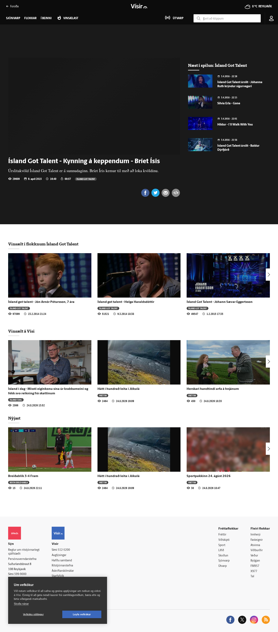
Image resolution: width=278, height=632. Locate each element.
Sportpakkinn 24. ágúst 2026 (209, 476)
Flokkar (30, 18)
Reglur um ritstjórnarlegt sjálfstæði (23, 551)
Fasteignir (257, 540)
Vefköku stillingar (33, 614)
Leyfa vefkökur (82, 614)
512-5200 (64, 550)
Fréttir (103, 395)
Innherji (255, 534)
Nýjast (14, 418)
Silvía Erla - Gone (228, 103)
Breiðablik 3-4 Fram (23, 476)
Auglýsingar (59, 555)
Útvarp (222, 566)
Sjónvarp (224, 560)
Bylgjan (255, 560)
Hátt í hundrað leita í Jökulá (118, 389)
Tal (252, 576)
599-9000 (20, 574)
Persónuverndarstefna (22, 559)
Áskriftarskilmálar (63, 571)
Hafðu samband (62, 560)
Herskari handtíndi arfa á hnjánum (213, 389)
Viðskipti (224, 540)
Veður (254, 555)
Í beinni (46, 18)
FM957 (255, 566)
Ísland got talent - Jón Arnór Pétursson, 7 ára (41, 302)
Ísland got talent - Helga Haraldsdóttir (125, 302)
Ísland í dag (16, 399)
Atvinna (255, 545)
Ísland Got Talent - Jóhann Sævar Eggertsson (220, 302)
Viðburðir (257, 550)
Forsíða (14, 6)
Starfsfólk (58, 576)
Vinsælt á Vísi (21, 331)
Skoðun (223, 555)
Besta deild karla (19, 482)
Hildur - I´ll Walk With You (235, 124)
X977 (254, 571)
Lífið (221, 550)
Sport (221, 545)
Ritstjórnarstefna (62, 565)
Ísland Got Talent (86, 179)
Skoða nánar (21, 603)
